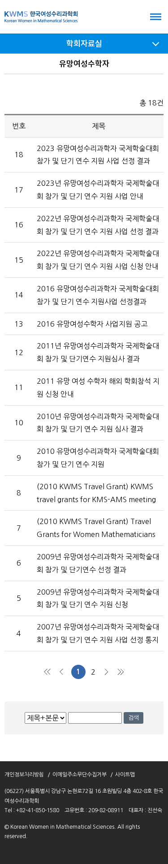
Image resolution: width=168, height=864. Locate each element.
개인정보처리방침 (24, 774)
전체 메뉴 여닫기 (156, 17)
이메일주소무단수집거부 (79, 774)
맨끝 (120, 672)
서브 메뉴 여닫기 (156, 44)
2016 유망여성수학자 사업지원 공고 (92, 323)
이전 (62, 672)
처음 (48, 672)
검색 (133, 718)
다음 (106, 672)
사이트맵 (125, 774)
